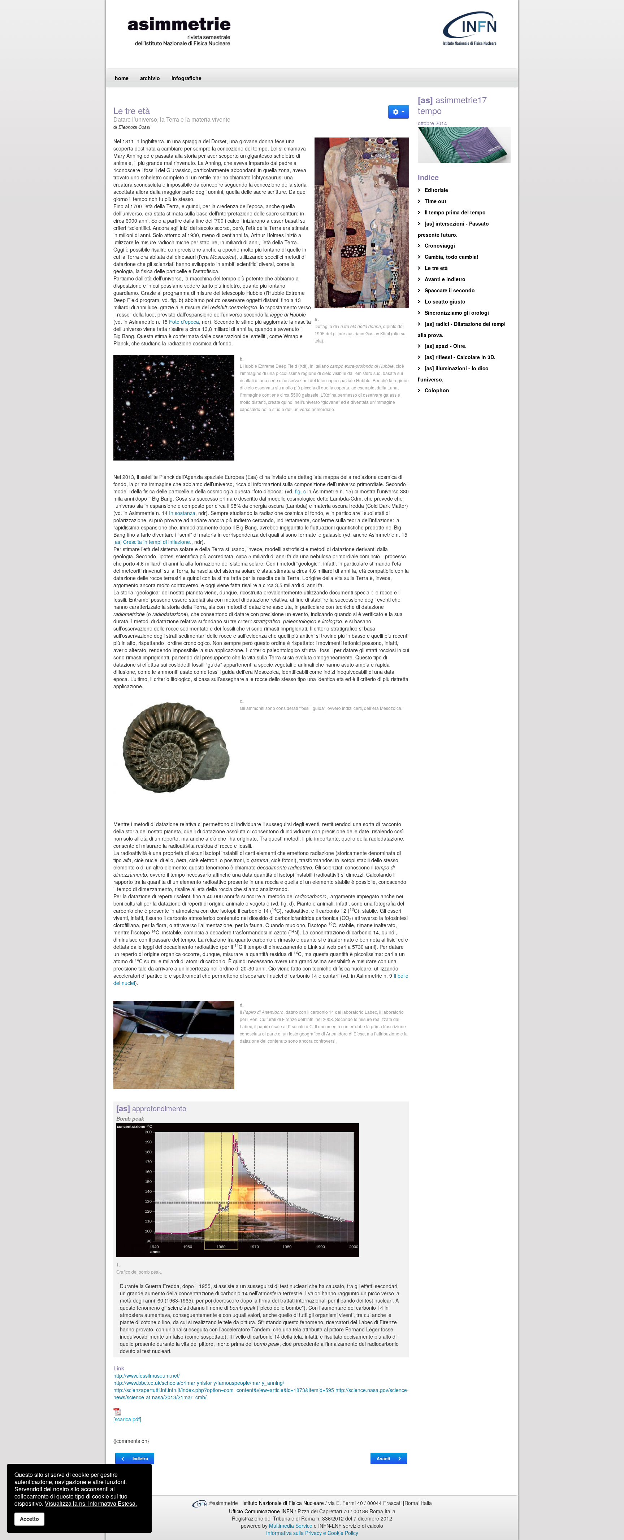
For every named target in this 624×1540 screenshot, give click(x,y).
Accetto (29, 1518)
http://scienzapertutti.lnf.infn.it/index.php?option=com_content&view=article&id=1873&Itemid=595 (223, 1389)
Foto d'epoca (184, 321)
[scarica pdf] (127, 1419)
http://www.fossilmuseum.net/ (146, 1375)
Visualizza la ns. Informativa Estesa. (91, 1503)
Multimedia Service (290, 1525)
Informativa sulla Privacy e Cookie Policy (312, 1532)
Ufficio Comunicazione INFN (261, 1511)
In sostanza (182, 512)
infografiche (187, 78)
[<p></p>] (362, 223)
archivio (150, 78)
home (122, 78)
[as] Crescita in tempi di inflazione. (152, 541)
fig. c (300, 491)
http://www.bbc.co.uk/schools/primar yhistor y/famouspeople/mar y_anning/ (198, 1382)
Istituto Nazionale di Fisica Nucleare (283, 1502)
